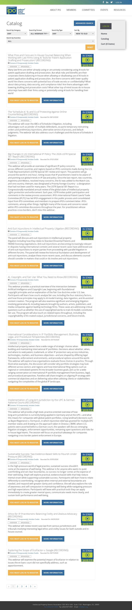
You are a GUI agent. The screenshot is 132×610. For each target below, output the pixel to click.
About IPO (55, 9)
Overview (13, 67)
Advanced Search (84, 23)
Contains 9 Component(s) (18, 159)
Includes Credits (33, 63)
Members (71, 9)
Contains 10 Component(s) (19, 340)
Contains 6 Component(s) (18, 63)
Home (104, 33)
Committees (88, 9)
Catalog (105, 38)
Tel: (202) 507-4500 (51, 607)
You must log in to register (24, 100)
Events (104, 9)
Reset (90, 47)
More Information (53, 100)
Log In (119, 2)
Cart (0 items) (108, 44)
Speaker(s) (25, 67)
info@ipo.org (83, 607)
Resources (119, 9)
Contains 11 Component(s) (19, 519)
